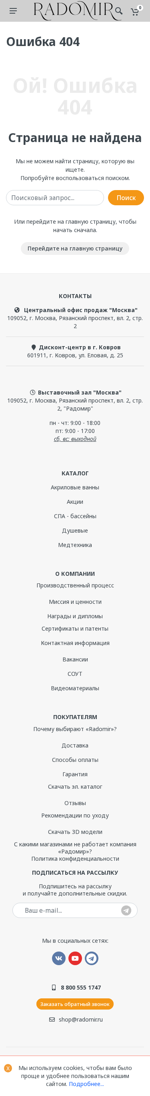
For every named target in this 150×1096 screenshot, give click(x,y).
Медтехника (75, 545)
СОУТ (75, 673)
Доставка (75, 745)
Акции (75, 501)
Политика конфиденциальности (75, 858)
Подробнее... (86, 1084)
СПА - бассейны (75, 516)
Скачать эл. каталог (75, 786)
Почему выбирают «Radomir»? (75, 729)
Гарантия (75, 774)
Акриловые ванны (75, 487)
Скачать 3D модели (75, 832)
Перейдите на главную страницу (75, 248)
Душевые (75, 530)
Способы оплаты (75, 759)
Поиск (126, 197)
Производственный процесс (75, 585)
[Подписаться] (126, 911)
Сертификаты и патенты (75, 628)
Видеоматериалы (75, 688)
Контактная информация (75, 643)
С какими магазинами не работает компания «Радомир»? (75, 847)
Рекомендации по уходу (75, 815)
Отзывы (75, 803)
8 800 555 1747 (81, 987)
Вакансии (75, 659)
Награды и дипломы (75, 616)
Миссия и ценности (75, 601)
